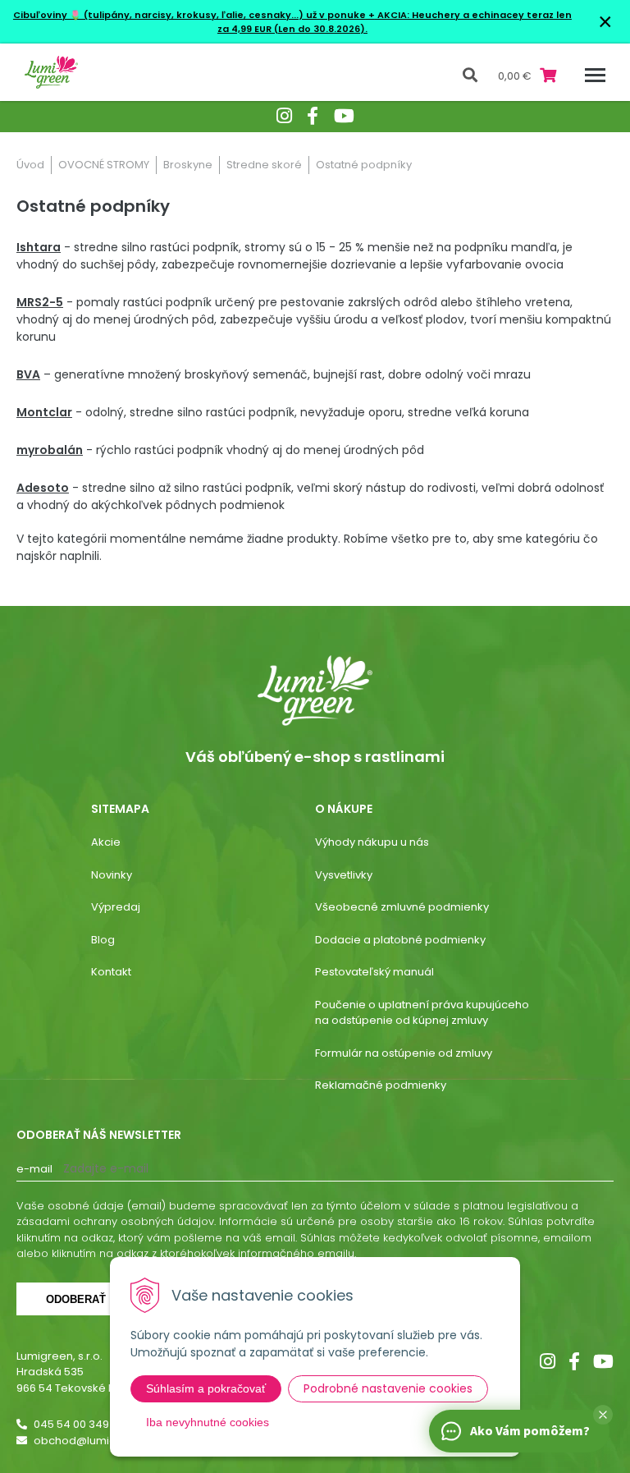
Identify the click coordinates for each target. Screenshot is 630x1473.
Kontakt (111, 972)
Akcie (106, 842)
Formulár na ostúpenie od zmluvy (403, 1053)
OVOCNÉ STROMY (103, 164)
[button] (603, 1415)
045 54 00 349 (71, 1424)
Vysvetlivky (343, 875)
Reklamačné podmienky (380, 1085)
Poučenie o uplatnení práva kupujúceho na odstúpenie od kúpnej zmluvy (422, 1013)
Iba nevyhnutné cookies (207, 1422)
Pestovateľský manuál (374, 972)
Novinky (111, 875)
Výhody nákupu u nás (372, 842)
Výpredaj (115, 907)
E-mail (34, 1169)
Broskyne (187, 164)
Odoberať (76, 1299)
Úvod (30, 164)
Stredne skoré (264, 164)
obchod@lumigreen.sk (95, 1440)
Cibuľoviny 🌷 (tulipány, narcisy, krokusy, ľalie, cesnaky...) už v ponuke (189, 14)
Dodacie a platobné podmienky (400, 940)
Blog (103, 940)
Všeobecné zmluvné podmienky (402, 907)
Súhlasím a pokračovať (206, 1388)
